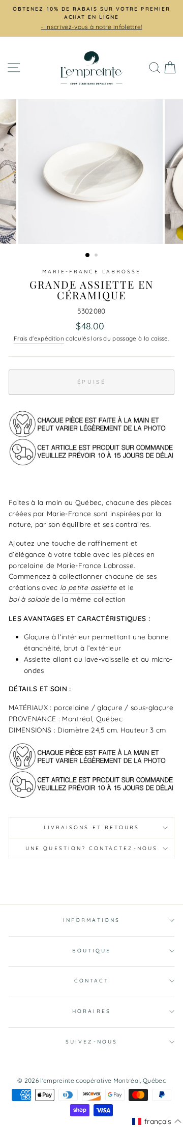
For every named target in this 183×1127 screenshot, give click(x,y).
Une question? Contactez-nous (91, 848)
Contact (91, 980)
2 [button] (97, 256)
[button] (157, 1121)
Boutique (91, 950)
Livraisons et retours (91, 827)
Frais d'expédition (39, 338)
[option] (91, 18)
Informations (91, 920)
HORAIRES (91, 1011)
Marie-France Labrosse (91, 271)
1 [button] (87, 255)
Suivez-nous (91, 1041)
